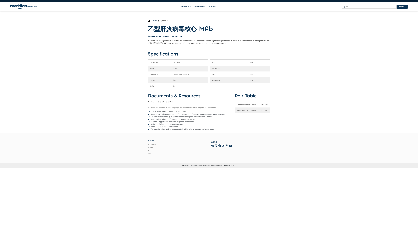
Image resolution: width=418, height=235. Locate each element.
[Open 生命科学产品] (190, 7)
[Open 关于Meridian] (205, 7)
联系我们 (150, 147)
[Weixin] (212, 145)
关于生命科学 (152, 144)
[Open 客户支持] (216, 7)
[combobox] (369, 7)
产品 (149, 151)
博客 (149, 154)
